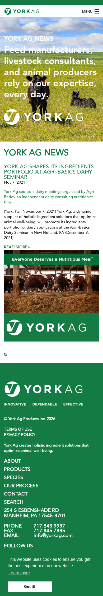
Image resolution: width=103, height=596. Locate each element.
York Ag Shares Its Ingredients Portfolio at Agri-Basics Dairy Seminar (49, 171)
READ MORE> (17, 246)
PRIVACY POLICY (19, 434)
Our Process (21, 486)
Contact (16, 494)
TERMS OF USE (18, 429)
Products (17, 469)
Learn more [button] (19, 573)
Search (14, 502)
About (12, 461)
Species (13, 477)
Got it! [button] (29, 586)
